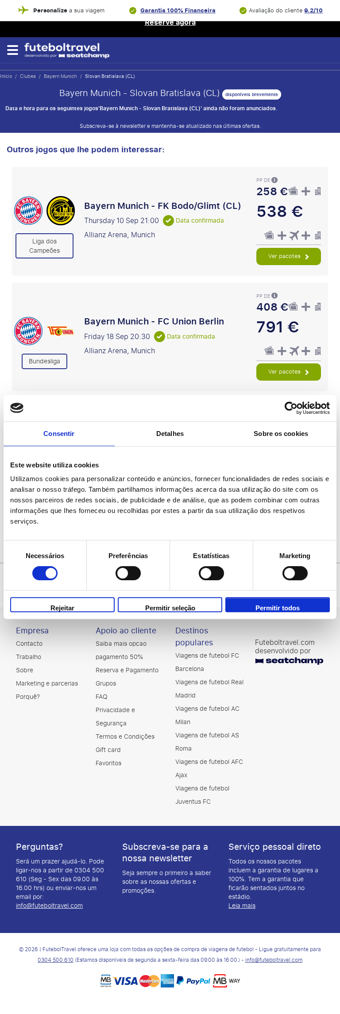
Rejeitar (62, 608)
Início (6, 76)
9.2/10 (313, 10)
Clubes (28, 76)
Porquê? (28, 696)
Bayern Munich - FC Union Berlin (154, 321)
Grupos (106, 683)
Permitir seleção (170, 608)
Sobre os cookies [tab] (281, 433)
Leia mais (241, 905)
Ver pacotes (285, 256)
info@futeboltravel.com (49, 905)
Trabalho (28, 657)
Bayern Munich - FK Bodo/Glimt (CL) (162, 205)
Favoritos (108, 763)
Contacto (29, 643)
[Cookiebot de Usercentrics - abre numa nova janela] (291, 408)
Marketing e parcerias (47, 683)
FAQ (102, 696)
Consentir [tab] (58, 433)
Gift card (108, 750)
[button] (12, 50)
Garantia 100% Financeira (178, 10)
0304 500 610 (55, 960)
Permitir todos (277, 608)
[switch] (128, 573)
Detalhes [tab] (170, 433)
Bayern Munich (60, 76)
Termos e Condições (125, 736)
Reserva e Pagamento (127, 670)
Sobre (24, 670)
